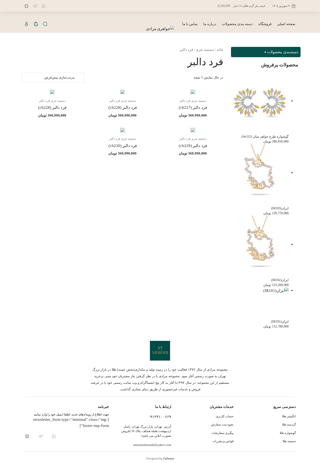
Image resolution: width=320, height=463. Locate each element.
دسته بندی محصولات (237, 24)
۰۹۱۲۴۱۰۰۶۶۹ (159, 417)
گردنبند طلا (289, 424)
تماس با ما (190, 24)
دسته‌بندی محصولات (282, 52)
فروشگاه (265, 24)
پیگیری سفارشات (223, 433)
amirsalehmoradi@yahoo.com (152, 445)
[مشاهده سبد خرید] (36, 24)
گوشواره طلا (288, 433)
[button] (45, 24)
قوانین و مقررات (223, 441)
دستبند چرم (205, 50)
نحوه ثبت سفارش (222, 424)
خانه (220, 50)
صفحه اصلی (286, 24)
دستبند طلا (289, 441)
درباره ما (209, 24)
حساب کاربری (225, 416)
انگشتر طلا (289, 416)
